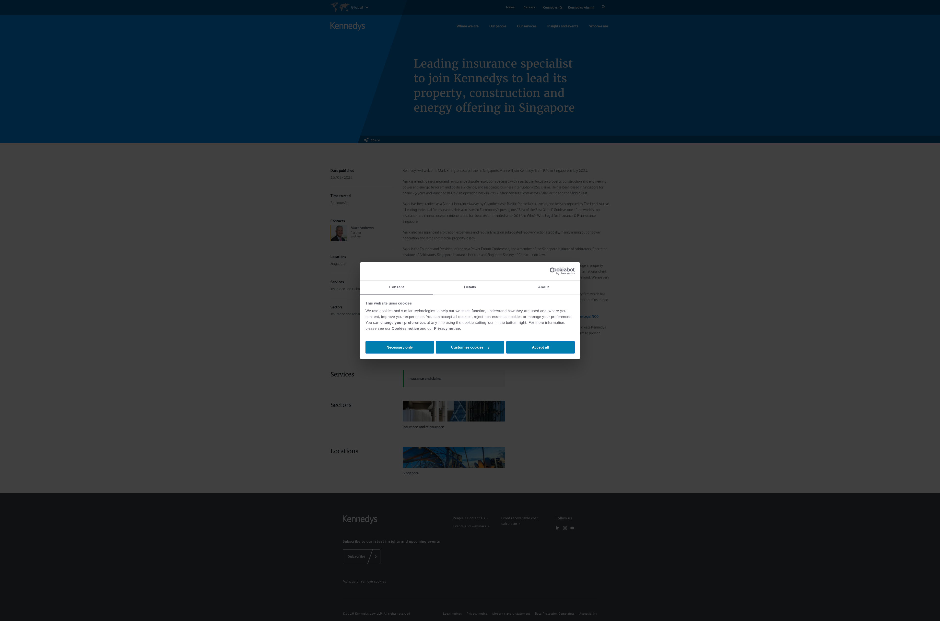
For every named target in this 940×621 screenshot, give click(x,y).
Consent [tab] (396, 287)
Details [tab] (470, 287)
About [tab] (543, 287)
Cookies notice (405, 328)
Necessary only (400, 347)
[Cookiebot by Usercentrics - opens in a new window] (553, 271)
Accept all (540, 347)
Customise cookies (467, 347)
